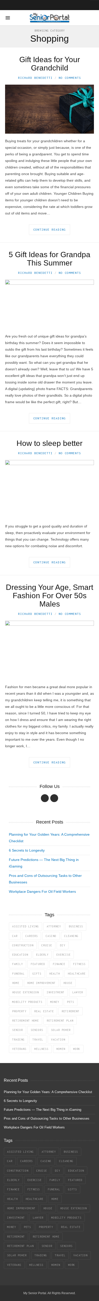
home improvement (41, 982)
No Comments (70, 77)
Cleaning (71, 935)
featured (38, 964)
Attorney (54, 926)
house (67, 982)
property (19, 1011)
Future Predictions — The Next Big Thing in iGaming (42, 1110)
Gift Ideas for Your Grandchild (49, 63)
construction (23, 945)
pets (70, 1001)
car (15, 935)
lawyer (77, 992)
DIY (62, 945)
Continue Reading (49, 229)
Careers (31, 935)
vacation (58, 1039)
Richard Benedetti (35, 77)
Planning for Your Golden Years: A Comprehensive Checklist (48, 1092)
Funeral (18, 973)
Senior (17, 1029)
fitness (79, 964)
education (20, 954)
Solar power (61, 1029)
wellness (41, 1048)
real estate (44, 1011)
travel (37, 1039)
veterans (19, 1048)
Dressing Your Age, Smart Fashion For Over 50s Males (49, 595)
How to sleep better (49, 443)
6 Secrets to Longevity (27, 850)
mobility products (27, 1001)
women (60, 1048)
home (15, 982)
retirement (70, 1011)
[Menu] (7, 17)
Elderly (42, 954)
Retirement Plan (60, 1020)
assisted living (25, 926)
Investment (55, 992)
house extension (25, 992)
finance (59, 964)
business (76, 926)
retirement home (25, 1020)
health (54, 973)
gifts (36, 973)
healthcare (77, 973)
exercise (63, 954)
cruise (46, 945)
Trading (18, 1039)
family (17, 964)
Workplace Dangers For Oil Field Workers (42, 891)
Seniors (37, 1029)
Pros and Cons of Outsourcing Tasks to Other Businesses (46, 1118)
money (54, 1001)
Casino (51, 935)
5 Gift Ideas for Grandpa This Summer (49, 258)
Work (76, 1048)
